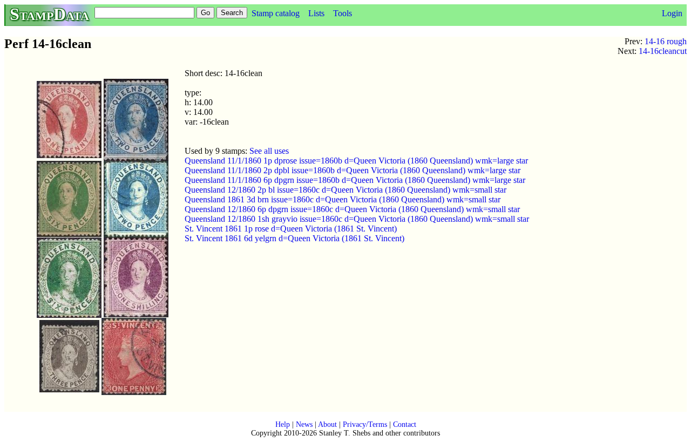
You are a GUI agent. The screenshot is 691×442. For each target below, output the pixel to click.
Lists (316, 13)
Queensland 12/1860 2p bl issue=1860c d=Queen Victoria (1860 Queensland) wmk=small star (345, 189)
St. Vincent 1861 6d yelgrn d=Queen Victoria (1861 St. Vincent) (294, 238)
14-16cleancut (663, 51)
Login (672, 13)
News (304, 424)
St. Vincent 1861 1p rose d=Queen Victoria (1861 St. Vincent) (291, 228)
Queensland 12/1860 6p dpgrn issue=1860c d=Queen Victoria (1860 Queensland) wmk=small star (352, 209)
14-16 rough (666, 41)
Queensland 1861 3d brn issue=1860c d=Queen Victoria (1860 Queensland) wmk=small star (342, 199)
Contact (404, 424)
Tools (342, 13)
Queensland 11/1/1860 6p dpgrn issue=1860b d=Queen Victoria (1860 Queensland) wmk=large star (355, 180)
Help (282, 424)
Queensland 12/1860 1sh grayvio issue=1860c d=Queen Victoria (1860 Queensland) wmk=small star (357, 218)
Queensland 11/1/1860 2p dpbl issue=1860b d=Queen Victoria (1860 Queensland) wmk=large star (352, 170)
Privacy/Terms (365, 424)
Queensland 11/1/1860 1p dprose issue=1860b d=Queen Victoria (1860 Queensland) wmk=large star (356, 160)
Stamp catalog (276, 13)
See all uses (269, 150)
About (327, 424)
